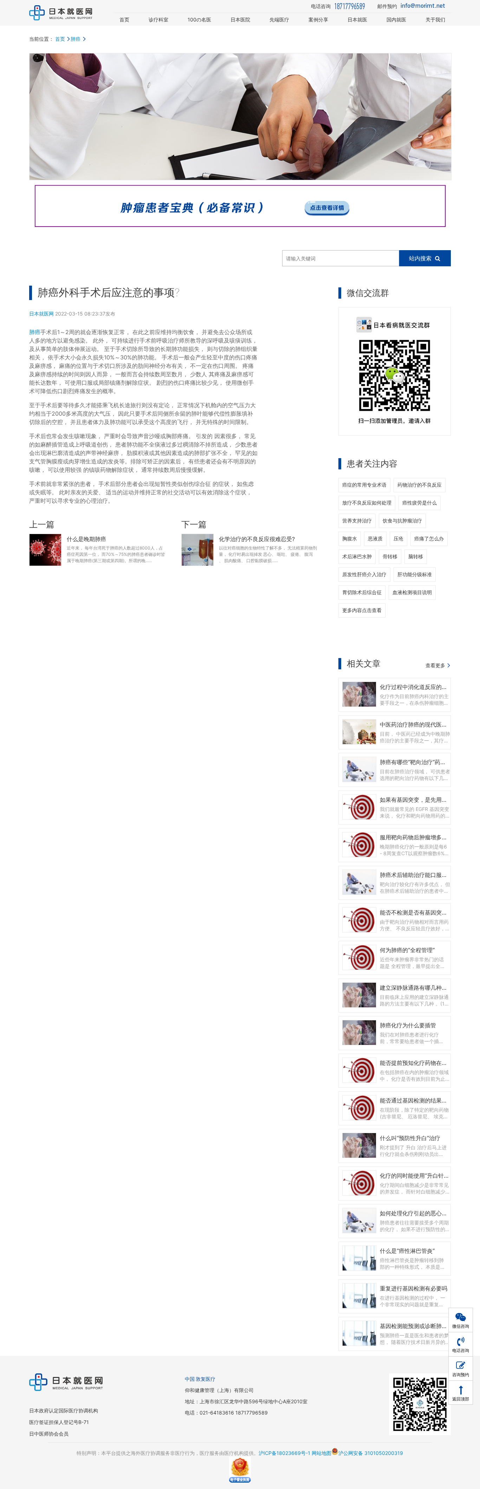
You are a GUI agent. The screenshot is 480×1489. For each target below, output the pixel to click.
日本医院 (240, 19)
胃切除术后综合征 (362, 592)
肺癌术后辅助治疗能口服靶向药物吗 (425, 874)
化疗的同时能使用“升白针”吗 (416, 1175)
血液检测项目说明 (412, 592)
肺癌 (75, 39)
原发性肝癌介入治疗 (364, 574)
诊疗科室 (158, 19)
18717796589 (349, 6)
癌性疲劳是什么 (419, 503)
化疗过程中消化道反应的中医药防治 (425, 686)
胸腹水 (349, 538)
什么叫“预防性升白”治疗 (410, 1138)
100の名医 (199, 19)
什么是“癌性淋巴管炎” (407, 1250)
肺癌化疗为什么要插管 (408, 1025)
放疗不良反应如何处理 (366, 503)
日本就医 (357, 19)
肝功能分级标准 (414, 574)
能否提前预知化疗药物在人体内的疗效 (427, 1062)
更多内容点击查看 (362, 610)
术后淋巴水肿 (357, 556)
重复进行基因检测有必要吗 (413, 1288)
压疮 (398, 538)
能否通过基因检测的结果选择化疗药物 (427, 1100)
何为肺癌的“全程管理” (407, 950)
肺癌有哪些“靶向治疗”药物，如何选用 (427, 762)
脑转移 (415, 556)
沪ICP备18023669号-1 (284, 1453)
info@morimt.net (423, 6)
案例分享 (318, 19)
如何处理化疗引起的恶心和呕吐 (419, 1213)
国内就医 (396, 19)
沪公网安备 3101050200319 (370, 1453)
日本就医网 (41, 314)
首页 (124, 19)
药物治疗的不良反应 (419, 485)
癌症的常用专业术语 (364, 485)
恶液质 (375, 538)
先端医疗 (279, 19)
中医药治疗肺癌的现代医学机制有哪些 (427, 724)
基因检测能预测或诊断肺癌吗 (416, 1325)
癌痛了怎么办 (429, 538)
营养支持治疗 (357, 521)
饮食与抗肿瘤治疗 (402, 521)
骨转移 (390, 556)
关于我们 (435, 19)
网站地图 (321, 1453)
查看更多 (435, 665)
